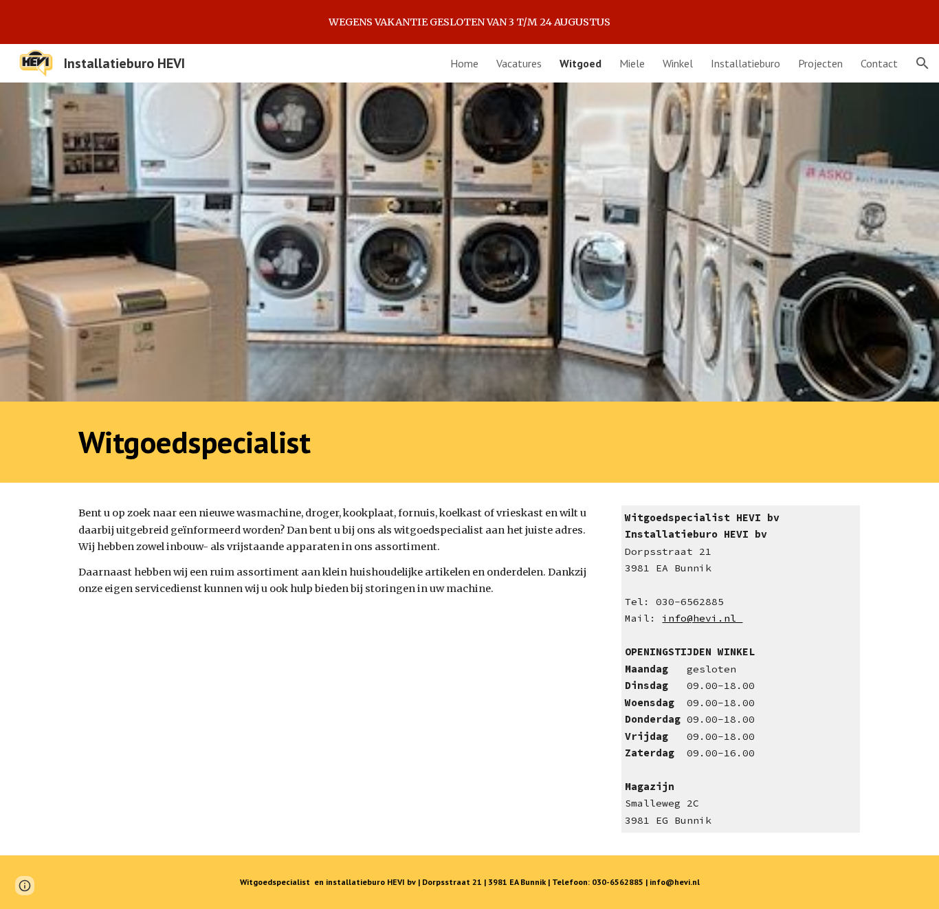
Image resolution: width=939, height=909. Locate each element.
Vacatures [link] (519, 63)
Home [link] (464, 63)
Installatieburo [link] (745, 63)
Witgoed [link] (580, 63)
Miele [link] (632, 63)
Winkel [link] (678, 63)
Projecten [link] (820, 63)
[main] (469, 442)
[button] (922, 63)
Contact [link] (879, 63)
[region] (469, 22)
